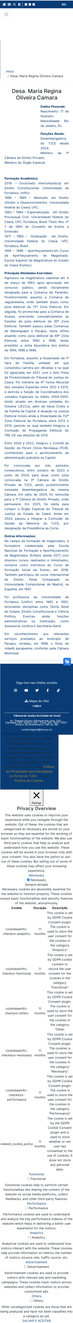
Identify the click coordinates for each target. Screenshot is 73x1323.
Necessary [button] (36, 875)
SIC (64, 4)
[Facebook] (48, 690)
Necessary (38, 880)
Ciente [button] (28, 785)
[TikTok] (58, 690)
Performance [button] (36, 1203)
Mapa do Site (38, 701)
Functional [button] (36, 1174)
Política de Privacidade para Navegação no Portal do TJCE (30, 771)
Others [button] (36, 1296)
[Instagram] (16, 690)
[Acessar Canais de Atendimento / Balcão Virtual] (62, 1309)
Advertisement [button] (36, 1262)
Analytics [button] (36, 1233)
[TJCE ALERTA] (36, 41)
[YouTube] (26, 690)
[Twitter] (37, 690)
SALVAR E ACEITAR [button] (36, 1321)
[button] (4, 4)
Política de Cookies (29, 781)
